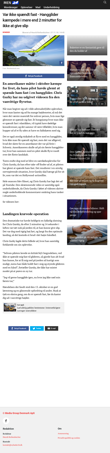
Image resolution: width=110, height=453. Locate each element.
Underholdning (51, 7)
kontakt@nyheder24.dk (12, 445)
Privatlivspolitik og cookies (69, 438)
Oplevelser (26, 7)
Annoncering (63, 433)
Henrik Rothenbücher (12, 437)
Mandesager (11, 7)
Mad (38, 7)
